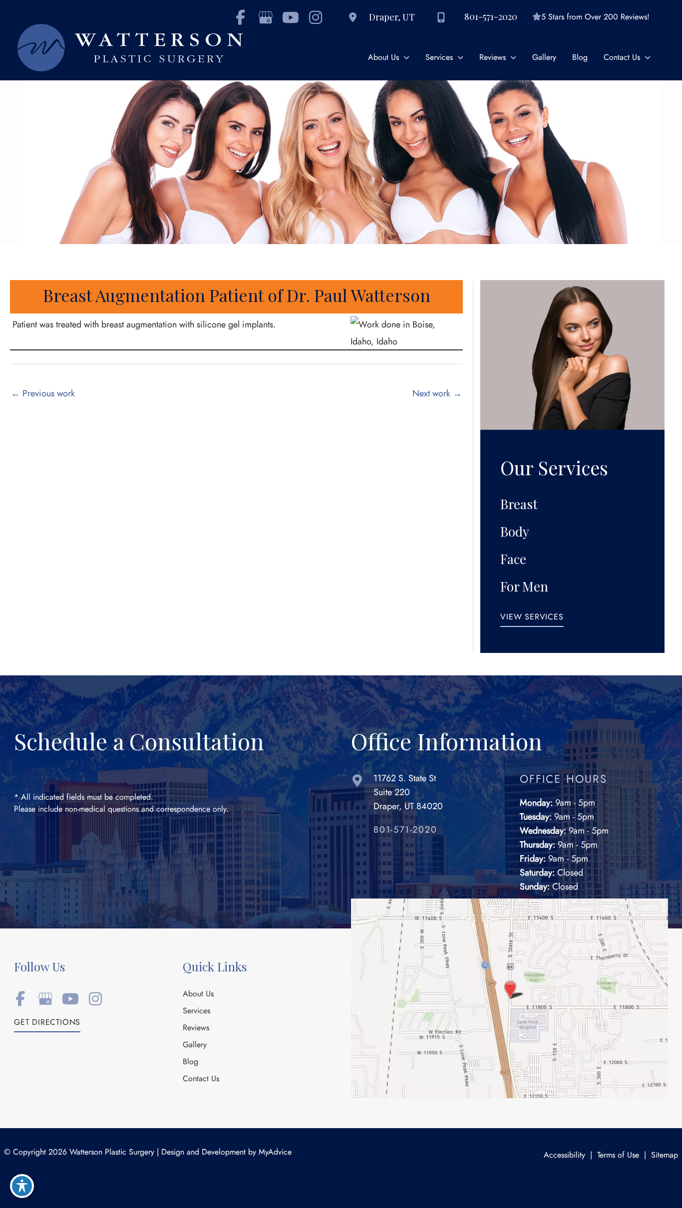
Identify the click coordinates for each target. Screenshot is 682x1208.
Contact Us (201, 1079)
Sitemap (664, 1155)
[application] (404, 57)
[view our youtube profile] (290, 17)
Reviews (196, 1028)
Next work (437, 393)
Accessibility (564, 1155)
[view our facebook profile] (20, 999)
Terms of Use (618, 1155)
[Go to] (436, 832)
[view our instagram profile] (315, 17)
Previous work (43, 393)
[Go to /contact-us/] (425, 794)
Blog (190, 1062)
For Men (524, 586)
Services (196, 1011)
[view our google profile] (265, 17)
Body (514, 531)
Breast (519, 504)
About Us (198, 994)
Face (513, 559)
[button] (531, 619)
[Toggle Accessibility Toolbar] (22, 1186)
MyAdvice (275, 1152)
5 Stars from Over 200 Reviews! (595, 16)
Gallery (195, 1045)
